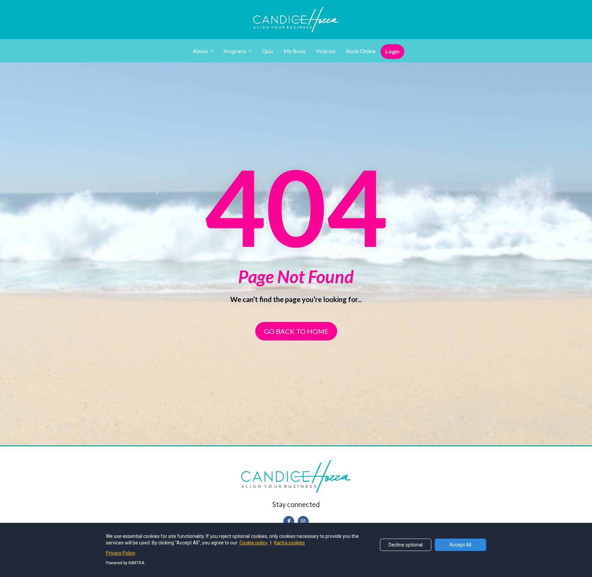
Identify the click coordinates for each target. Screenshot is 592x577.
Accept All (460, 545)
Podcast (326, 51)
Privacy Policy (120, 553)
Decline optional (405, 545)
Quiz (267, 51)
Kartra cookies (289, 542)
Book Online (360, 51)
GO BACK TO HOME (296, 331)
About (200, 51)
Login (392, 51)
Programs (235, 51)
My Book (295, 51)
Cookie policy (254, 542)
